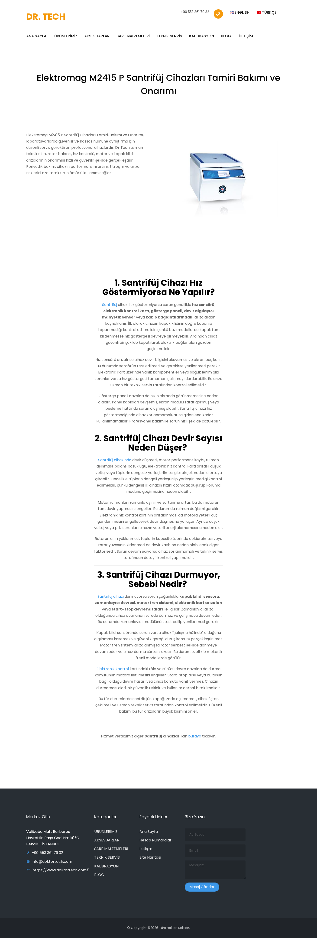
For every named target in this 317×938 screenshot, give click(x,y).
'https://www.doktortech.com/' (60, 870)
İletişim (145, 848)
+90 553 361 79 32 (195, 12)
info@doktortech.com (52, 861)
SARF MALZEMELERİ (133, 36)
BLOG (226, 36)
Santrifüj (110, 304)
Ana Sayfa (148, 831)
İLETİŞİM (246, 36)
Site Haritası (150, 857)
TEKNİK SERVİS (169, 36)
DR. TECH (45, 16)
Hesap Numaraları (155, 840)
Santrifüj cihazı (110, 596)
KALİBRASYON (201, 36)
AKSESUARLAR (97, 36)
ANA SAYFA (36, 36)
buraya (194, 736)
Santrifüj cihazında (115, 460)
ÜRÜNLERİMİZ (65, 36)
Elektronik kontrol (113, 669)
